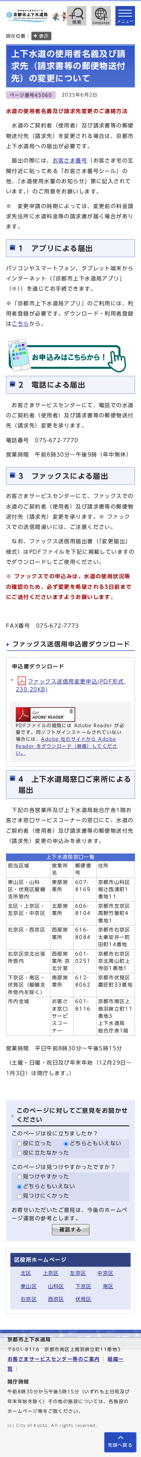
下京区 (84, 1286)
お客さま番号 (70, 160)
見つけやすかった (46, 1176)
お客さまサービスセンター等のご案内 (54, 1359)
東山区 (29, 1286)
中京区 (105, 1273)
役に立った (37, 1143)
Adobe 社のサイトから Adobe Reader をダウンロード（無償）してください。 (66, 746)
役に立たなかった (46, 1152)
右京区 (29, 1299)
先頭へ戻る (120, 1445)
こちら (20, 323)
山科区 (56, 1286)
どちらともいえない (96, 1143)
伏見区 (84, 1299)
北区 (26, 1273)
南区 (108, 1286)
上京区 (51, 1273)
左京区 (78, 1273)
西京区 (56, 1299)
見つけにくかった (46, 1195)
